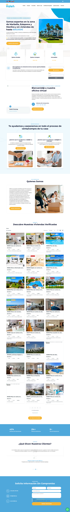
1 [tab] (33, 265)
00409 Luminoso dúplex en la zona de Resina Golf (15, 355)
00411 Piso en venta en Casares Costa (53, 312)
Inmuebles (33, 5)
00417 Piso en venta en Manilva (33, 333)
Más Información (20, 148)
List (60, 230)
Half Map (63, 230)
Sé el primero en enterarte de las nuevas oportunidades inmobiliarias (29, 67)
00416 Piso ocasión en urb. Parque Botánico (54, 333)
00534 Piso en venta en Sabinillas (53, 290)
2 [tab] (34, 265)
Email (49, 73)
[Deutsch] (9, 1)
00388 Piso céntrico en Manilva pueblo (14, 376)
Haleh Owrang (13, 109)
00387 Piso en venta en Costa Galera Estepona (53, 397)
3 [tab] (35, 265)
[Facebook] (63, 1)
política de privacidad (40, 499)
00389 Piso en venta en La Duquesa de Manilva (54, 376)
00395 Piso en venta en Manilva (33, 355)
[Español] (13, 1)
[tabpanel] (15, 239)
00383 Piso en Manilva (33, 375)
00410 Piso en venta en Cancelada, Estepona (14, 397)
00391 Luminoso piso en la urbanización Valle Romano (35, 397)
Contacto (62, 5)
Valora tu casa (39, 5)
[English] (7, 1)
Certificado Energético (48, 5)
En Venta (8, 279)
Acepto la (38, 499)
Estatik (37, 412)
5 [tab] (56, 309)
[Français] (8, 1)
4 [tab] (36, 265)
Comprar (28, 5)
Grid (58, 230)
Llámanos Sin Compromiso (42, 103)
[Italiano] (11, 1)
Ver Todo (54, 60)
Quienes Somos (56, 5)
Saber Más (16, 60)
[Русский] (12, 1)
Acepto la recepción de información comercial (41, 501)
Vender (24, 5)
